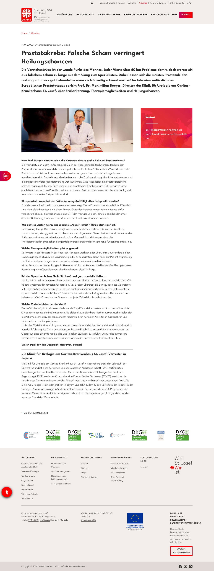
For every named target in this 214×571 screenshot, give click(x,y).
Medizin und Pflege (91, 458)
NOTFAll (186, 15)
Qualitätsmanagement (60, 471)
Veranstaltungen (158, 3)
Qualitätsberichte (88, 520)
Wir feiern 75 (27, 499)
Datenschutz (177, 517)
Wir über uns (28, 458)
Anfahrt (132, 3)
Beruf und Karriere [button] (135, 15)
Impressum (176, 513)
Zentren (84, 468)
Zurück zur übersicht (36, 413)
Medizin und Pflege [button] (109, 15)
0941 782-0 (33, 520)
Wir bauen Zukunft (29, 494)
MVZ (189, 3)
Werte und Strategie (30, 471)
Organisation (27, 481)
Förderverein (27, 490)
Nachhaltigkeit (27, 485)
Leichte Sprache (107, 3)
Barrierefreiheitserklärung (185, 523)
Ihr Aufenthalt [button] (85, 15)
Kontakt (121, 3)
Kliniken (84, 464)
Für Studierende (176, 3)
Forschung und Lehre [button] (164, 15)
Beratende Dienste (89, 477)
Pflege (83, 473)
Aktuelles (143, 3)
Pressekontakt (178, 520)
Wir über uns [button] (64, 15)
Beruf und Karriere (121, 458)
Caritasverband (28, 476)
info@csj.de (45, 520)
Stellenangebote (118, 473)
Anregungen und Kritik (61, 484)
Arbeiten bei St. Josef (120, 464)
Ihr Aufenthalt (59, 458)
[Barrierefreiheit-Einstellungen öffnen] (7, 492)
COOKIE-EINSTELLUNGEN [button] (181, 551)
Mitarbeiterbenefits (119, 468)
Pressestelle (180, 134)
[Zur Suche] (92, 3)
